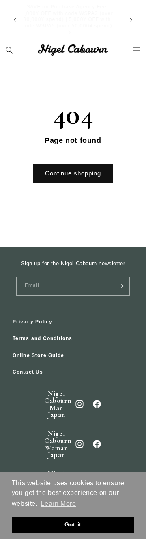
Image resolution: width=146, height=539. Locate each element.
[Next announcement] (131, 20)
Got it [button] (73, 524)
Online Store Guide (38, 355)
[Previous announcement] (15, 20)
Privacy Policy (33, 322)
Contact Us (28, 372)
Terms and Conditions (43, 338)
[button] (9, 50)
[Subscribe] (120, 286)
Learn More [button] (58, 503)
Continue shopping (73, 173)
